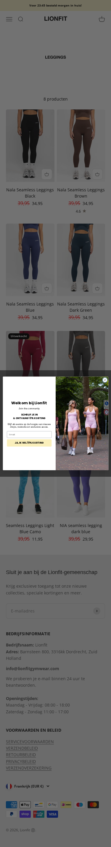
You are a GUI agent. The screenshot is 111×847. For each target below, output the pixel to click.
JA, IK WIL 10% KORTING (29, 442)
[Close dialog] (104, 380)
